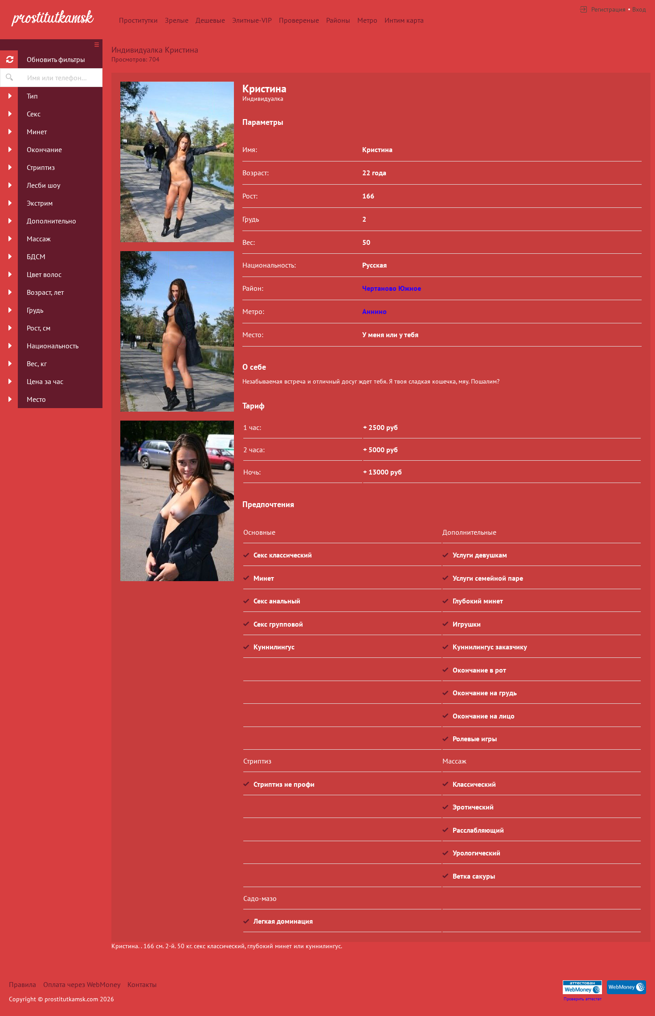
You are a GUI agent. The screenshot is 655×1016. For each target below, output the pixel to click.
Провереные (299, 20)
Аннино (374, 311)
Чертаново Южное (391, 288)
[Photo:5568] (176, 331)
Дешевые (210, 20)
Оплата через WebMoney (81, 984)
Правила (22, 984)
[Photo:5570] (176, 501)
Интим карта (404, 20)
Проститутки (138, 20)
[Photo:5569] (176, 162)
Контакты (142, 984)
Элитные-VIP (252, 20)
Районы (338, 20)
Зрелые (176, 20)
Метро (367, 20)
